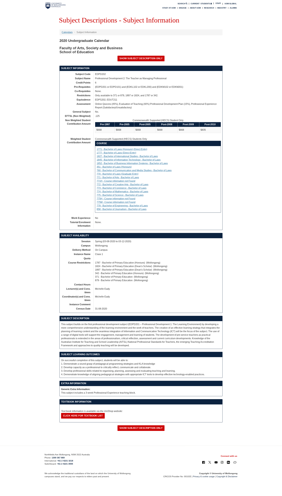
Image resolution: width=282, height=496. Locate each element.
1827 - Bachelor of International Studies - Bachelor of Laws (127, 156)
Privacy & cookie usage (204, 476)
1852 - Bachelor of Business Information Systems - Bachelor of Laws (132, 163)
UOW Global (231, 4)
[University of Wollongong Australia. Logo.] (55, 5)
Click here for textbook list (83, 415)
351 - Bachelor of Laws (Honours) (114, 167)
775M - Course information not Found (116, 202)
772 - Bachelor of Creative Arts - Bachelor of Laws (122, 184)
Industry (221, 8)
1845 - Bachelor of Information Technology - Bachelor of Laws (129, 160)
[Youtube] (216, 462)
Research (209, 8)
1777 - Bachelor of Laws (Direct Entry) (116, 153)
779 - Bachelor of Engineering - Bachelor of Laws (122, 205)
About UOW (195, 8)
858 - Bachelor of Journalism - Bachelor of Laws (121, 209)
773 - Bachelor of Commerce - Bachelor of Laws (121, 188)
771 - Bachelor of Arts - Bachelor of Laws (118, 177)
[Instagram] (222, 462)
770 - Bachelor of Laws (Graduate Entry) (117, 174)
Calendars (67, 32)
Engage (183, 8)
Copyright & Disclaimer (226, 476)
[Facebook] (203, 462)
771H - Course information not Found (116, 181)
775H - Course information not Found (116, 198)
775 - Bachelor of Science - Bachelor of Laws (120, 195)
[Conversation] (235, 462)
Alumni (233, 8)
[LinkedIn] (228, 462)
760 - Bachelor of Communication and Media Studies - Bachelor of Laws (134, 170)
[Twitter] (210, 462)
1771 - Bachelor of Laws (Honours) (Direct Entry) (122, 149)
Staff (218, 3)
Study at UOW (169, 8)
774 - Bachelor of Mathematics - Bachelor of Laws (122, 191)
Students (200, 4)
